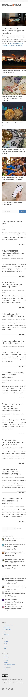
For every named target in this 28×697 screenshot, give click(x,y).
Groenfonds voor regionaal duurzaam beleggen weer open (11, 471)
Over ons (11, 1)
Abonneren (6, 627)
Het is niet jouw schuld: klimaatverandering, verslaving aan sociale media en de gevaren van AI (14, 601)
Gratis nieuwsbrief (8, 625)
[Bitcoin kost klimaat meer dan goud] (14, 111)
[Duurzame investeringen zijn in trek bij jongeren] (14, 191)
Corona (6, 669)
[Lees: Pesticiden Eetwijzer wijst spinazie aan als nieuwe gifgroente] (3, 539)
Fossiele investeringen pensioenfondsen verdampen (12, 501)
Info (5, 648)
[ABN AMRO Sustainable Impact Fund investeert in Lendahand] (14, 166)
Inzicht (14, 258)
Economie (6, 657)
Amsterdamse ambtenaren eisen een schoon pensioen (12, 284)
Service (5, 1)
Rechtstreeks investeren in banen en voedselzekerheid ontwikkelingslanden (13, 407)
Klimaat (6, 660)
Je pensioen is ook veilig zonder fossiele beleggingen (13, 374)
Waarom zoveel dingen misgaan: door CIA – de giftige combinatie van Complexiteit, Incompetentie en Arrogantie (15, 580)
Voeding (6, 662)
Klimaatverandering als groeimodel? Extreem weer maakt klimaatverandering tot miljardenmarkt (15, 554)
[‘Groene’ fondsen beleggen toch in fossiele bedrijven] (14, 59)
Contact (21, 1)
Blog (5, 632)
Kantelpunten (7, 667)
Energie (6, 655)
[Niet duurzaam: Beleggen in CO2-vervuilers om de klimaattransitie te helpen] (14, 138)
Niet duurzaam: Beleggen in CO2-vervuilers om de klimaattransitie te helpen (13, 151)
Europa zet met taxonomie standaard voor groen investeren (14, 442)
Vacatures (16, 1)
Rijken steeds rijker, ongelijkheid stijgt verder (13, 315)
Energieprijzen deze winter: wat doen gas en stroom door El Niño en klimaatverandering (15, 546)
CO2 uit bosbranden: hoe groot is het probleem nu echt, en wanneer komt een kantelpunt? (15, 593)
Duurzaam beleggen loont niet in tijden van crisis (13, 342)
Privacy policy (7, 629)
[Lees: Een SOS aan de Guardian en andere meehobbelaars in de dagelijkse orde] (3, 607)
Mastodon (6, 634)
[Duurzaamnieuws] (11, 5)
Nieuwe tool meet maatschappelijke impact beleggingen (13, 253)
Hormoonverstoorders (9, 664)
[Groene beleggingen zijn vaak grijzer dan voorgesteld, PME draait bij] (14, 85)
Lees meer (21, 244)
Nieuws (13, 227)
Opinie (5, 646)
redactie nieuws (21, 319)
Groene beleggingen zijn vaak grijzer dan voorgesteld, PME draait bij (12, 98)
